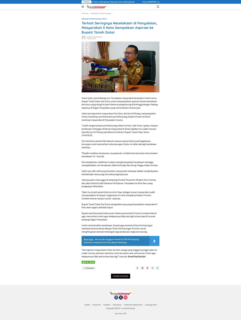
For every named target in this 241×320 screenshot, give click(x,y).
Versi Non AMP (120, 313)
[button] (83, 7)
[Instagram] (126, 298)
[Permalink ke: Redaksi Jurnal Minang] (84, 37)
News (104, 19)
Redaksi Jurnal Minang (94, 37)
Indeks (87, 305)
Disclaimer (117, 305)
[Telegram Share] (152, 268)
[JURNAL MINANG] (98, 7)
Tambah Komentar (120, 276)
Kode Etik (97, 305)
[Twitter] (121, 298)
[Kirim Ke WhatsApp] (157, 268)
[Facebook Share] (137, 268)
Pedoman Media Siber (133, 305)
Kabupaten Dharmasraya (91, 19)
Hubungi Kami (151, 305)
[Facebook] (116, 298)
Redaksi (106, 305)
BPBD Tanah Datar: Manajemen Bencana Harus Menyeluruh (98, 2)
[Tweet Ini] (142, 268)
